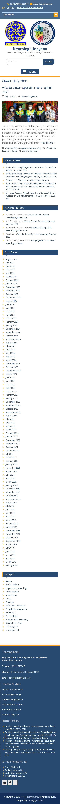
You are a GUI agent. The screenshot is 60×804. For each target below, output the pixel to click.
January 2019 (11, 527)
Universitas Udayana (11, 709)
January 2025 (11, 325)
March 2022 (11, 429)
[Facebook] (15, 782)
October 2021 (12, 447)
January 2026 (11, 283)
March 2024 (11, 360)
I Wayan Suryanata (29, 96)
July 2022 (10, 419)
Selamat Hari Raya (14, 623)
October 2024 (12, 335)
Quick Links (9, 14)
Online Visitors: (12, 767)
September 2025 (13, 297)
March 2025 (11, 318)
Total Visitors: (11, 776)
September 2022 (13, 412)
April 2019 (10, 516)
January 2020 (11, 485)
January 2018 (11, 565)
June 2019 (10, 509)
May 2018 (10, 554)
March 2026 (11, 276)
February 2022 (12, 433)
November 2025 (13, 290)
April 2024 (10, 356)
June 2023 (10, 381)
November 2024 (13, 332)
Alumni (9, 581)
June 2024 (10, 349)
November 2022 (13, 405)
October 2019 (12, 495)
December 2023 (13, 363)
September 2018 (13, 541)
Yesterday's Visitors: (14, 773)
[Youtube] (4, 782)
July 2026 (10, 262)
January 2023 (11, 398)
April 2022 (10, 426)
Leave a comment (30, 151)
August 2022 (11, 415)
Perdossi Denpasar (10, 714)
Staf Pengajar (12, 626)
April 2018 (10, 558)
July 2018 (10, 548)
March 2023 (11, 391)
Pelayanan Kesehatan (15, 605)
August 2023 (11, 374)
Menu (32, 71)
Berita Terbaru (11, 148)
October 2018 (12, 537)
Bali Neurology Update (12, 699)
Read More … (48, 142)
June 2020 (10, 474)
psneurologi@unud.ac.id (42, 4)
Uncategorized (12, 630)
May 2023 (10, 384)
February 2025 (12, 321)
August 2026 (11, 259)
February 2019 (12, 523)
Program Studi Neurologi (30, 148)
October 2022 (12, 408)
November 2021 (13, 443)
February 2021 (12, 461)
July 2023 (10, 377)
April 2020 (10, 478)
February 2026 (12, 280)
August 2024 (11, 342)
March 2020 (11, 481)
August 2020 (11, 471)
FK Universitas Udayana (13, 704)
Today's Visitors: (12, 770)
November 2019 (13, 492)
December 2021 (13, 440)
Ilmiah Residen (12, 591)
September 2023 (13, 370)
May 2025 (10, 311)
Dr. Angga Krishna (36, 800)
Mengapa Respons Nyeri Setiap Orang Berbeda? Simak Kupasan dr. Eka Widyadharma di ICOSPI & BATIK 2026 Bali (30, 196)
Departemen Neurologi (16, 588)
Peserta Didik (12, 616)
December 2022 (13, 401)
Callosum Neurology (11, 694)
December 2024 (13, 328)
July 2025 (10, 304)
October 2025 (12, 294)
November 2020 (13, 468)
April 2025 (10, 315)
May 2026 (10, 269)
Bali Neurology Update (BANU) (30, 8)
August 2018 (11, 544)
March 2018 (11, 561)
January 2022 (11, 436)
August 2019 (11, 502)
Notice (9, 598)
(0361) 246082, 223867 (18, 4)
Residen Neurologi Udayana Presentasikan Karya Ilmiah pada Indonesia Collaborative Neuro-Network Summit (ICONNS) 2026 (31, 186)
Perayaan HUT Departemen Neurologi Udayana (27, 180)
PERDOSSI (10, 612)
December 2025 (13, 287)
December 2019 (13, 488)
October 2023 (12, 367)
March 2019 (11, 520)
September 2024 (13, 339)
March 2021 (11, 457)
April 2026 (10, 273)
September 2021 (13, 450)
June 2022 (10, 422)
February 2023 (12, 395)
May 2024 (10, 353)
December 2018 (13, 530)
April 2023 (10, 388)
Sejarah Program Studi (12, 689)
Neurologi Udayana (30, 49)
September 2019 (13, 499)
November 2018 (13, 534)
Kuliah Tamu (11, 595)
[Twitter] (10, 782)
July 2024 (10, 346)
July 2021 (10, 454)
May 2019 (10, 513)
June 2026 (10, 266)
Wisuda (14, 151)
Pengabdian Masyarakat (16, 609)
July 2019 (10, 506)
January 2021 (11, 464)
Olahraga (10, 602)
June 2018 (10, 551)
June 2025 (10, 308)
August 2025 (11, 301)
